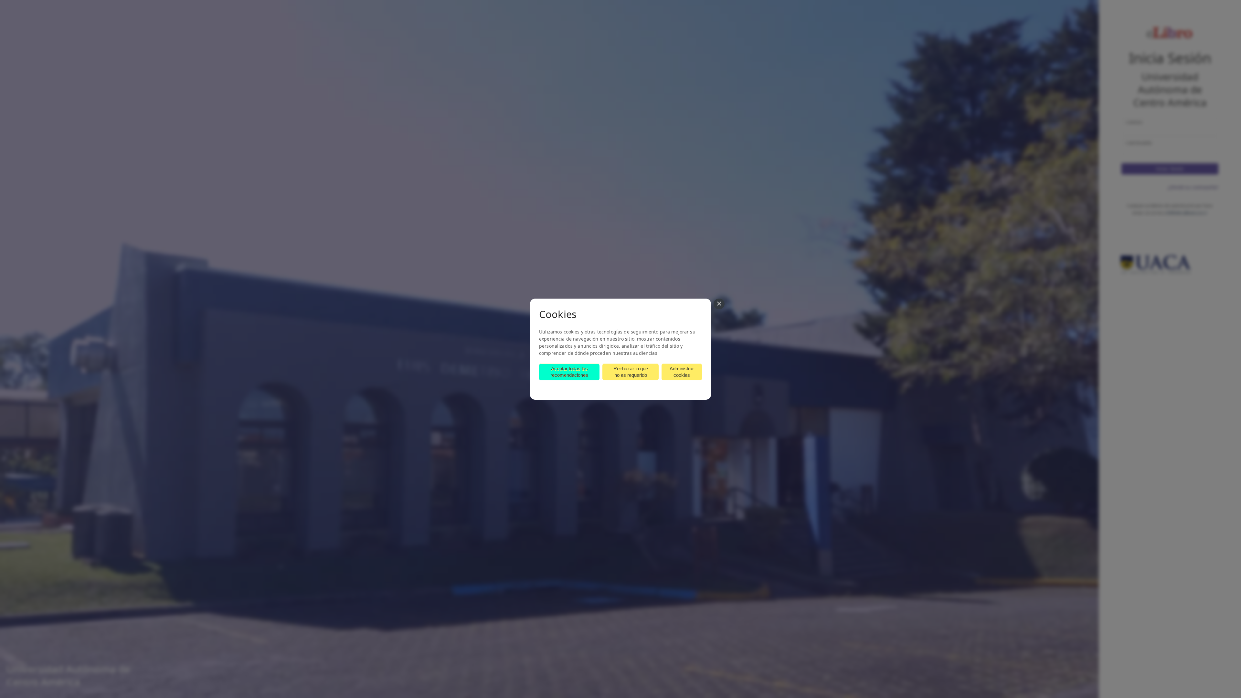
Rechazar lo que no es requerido (630, 372)
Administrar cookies (682, 372)
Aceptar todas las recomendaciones (569, 372)
